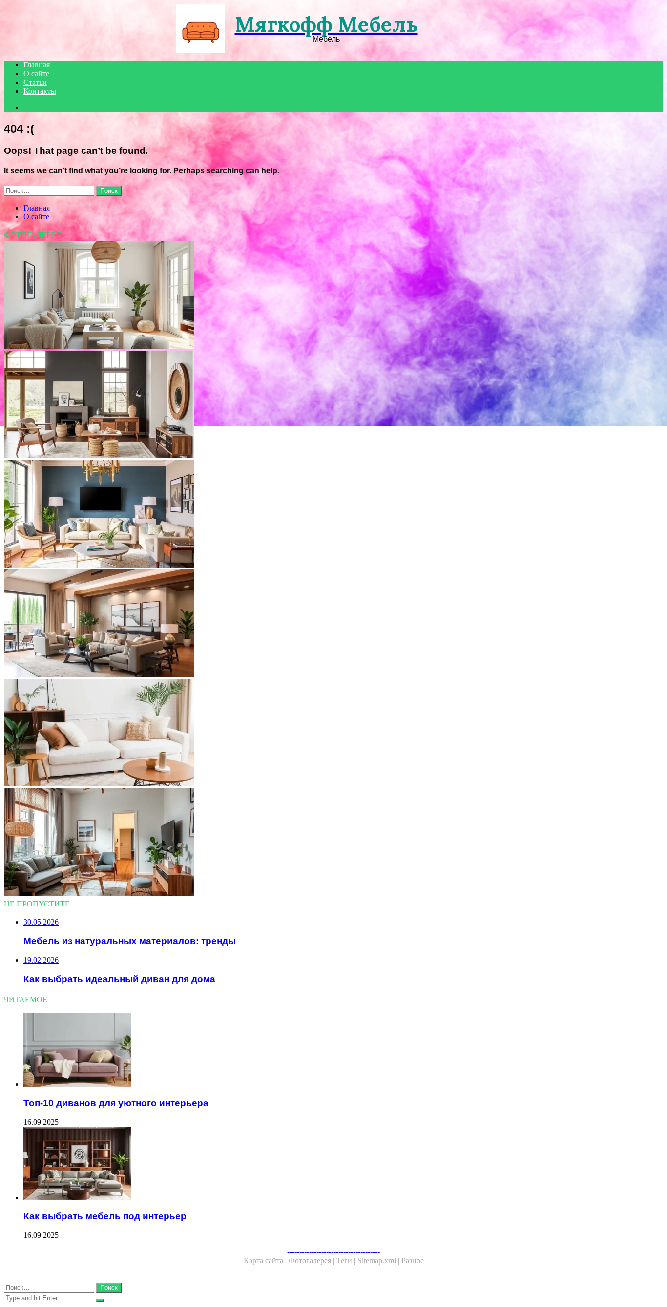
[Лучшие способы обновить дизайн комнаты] (297, 514)
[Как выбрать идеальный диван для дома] (297, 733)
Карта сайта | (266, 1260)
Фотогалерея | (312, 1260)
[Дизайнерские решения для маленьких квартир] (297, 843)
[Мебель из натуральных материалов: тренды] (297, 405)
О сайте (36, 73)
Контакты (39, 91)
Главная (36, 65)
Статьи (35, 82)
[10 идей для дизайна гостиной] (297, 624)
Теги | (346, 1260)
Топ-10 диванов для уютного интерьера (115, 1103)
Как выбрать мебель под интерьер (105, 1216)
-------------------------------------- (333, 1251)
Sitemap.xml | (379, 1260)
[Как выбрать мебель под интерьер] (306, 1164)
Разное (412, 1260)
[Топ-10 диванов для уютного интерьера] (306, 1051)
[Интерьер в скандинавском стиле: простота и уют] (297, 296)
